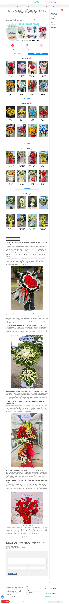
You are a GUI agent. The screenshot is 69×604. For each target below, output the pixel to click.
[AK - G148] (10, 176)
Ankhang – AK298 (22, 75)
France (52, 18)
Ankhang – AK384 (32, 228)
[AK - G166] (32, 112)
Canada (52, 20)
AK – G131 (43, 183)
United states (53, 16)
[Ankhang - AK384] (32, 220)
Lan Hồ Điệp (51, 6)
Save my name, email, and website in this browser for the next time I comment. (23, 571)
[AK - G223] (21, 176)
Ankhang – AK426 (22, 165)
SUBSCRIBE (53, 27)
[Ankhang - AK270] (32, 67)
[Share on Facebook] (23, 537)
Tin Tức (27, 9)
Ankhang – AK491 (11, 228)
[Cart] (55, 2)
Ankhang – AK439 (11, 165)
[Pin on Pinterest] (29, 537)
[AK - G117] (10, 112)
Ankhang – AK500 (43, 228)
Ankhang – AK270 (32, 75)
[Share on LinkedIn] (31, 537)
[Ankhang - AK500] (43, 220)
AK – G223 (21, 183)
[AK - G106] (32, 202)
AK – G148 (11, 183)
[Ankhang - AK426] (21, 157)
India (52, 22)
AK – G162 (32, 93)
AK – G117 (11, 119)
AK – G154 (43, 93)
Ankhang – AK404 (22, 228)
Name (9, 566)
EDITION (54, 13)
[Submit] (52, 2)
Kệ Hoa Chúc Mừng (29, 592)
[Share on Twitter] (25, 537)
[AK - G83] (10, 202)
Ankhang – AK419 (32, 165)
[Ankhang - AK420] (43, 157)
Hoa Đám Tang (43, 6)
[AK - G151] (43, 202)
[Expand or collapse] (18, 239)
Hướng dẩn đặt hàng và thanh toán (51, 585)
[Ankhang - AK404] (21, 220)
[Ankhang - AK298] (21, 67)
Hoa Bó (32, 6)
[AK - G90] (21, 202)
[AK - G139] (21, 112)
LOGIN (52, 26)
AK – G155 (21, 93)
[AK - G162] (32, 86)
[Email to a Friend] (27, 537)
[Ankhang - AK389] (43, 130)
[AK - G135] (43, 112)
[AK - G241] (10, 86)
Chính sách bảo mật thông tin (50, 593)
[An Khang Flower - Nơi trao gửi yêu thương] (34, 2)
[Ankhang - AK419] (32, 157)
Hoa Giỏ (37, 6)
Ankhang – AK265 (43, 75)
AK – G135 (43, 119)
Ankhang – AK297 (11, 75)
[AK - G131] (43, 176)
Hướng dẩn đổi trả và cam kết (50, 588)
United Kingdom (54, 14)
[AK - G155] (21, 86)
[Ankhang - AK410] (10, 130)
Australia (53, 24)
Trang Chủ (17, 6)
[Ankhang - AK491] (10, 220)
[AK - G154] (43, 86)
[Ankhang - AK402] (21, 130)
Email (29, 566)
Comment (10, 556)
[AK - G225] (32, 176)
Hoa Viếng (28, 590)
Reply (47, 549)
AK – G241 (11, 93)
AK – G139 (21, 119)
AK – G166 (32, 119)
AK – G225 (32, 183)
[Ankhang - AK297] (10, 67)
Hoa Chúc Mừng (25, 6)
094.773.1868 (14, 596)
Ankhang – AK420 (43, 165)
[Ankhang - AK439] (10, 157)
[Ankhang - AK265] (43, 67)
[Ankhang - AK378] (32, 130)
